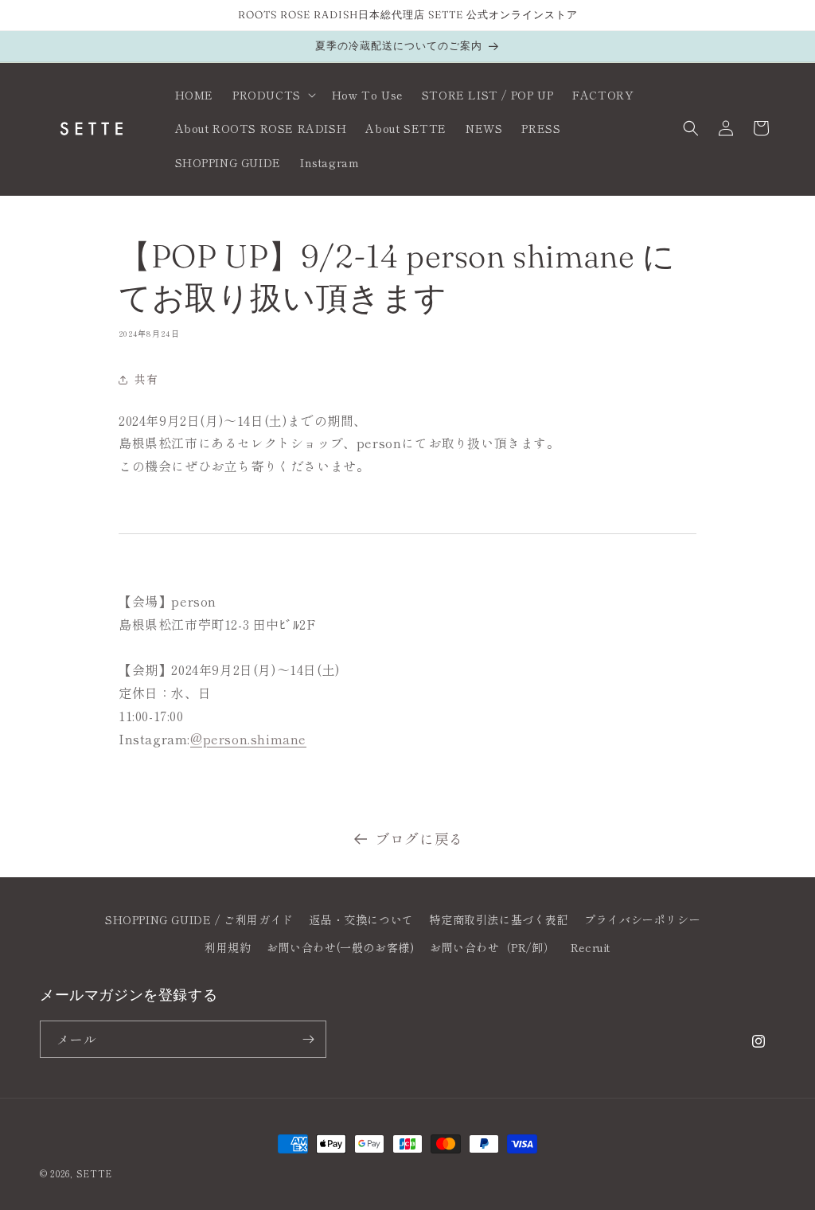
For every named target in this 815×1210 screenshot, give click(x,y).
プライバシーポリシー (642, 919)
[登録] (308, 1039)
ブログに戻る (419, 838)
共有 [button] (146, 379)
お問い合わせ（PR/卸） (492, 947)
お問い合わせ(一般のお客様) (340, 947)
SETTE (94, 1173)
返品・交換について (361, 919)
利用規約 (228, 947)
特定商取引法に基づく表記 (498, 919)
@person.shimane (248, 738)
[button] (272, 94)
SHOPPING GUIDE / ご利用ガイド (199, 919)
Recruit (590, 947)
